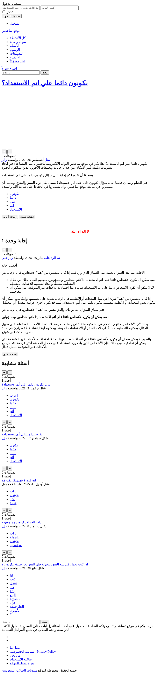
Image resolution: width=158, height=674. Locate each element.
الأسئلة (14, 45)
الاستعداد (16, 209)
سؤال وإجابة (18, 41)
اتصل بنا (15, 647)
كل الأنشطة (18, 38)
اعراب (14, 491)
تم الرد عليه (52, 258)
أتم (12, 411)
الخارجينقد (17, 606)
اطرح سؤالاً (17, 61)
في (12, 587)
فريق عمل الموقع (22, 663)
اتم (12, 205)
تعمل (13, 583)
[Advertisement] (79, 120)
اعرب (14, 395)
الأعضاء (15, 57)
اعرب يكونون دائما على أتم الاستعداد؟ (27, 384)
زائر (4, 388)
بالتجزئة (15, 599)
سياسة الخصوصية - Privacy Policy (33, 651)
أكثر (12, 499)
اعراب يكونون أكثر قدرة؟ (19, 480)
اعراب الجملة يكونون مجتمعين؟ (23, 522)
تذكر (10, 12)
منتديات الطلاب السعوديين (19, 670)
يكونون (14, 194)
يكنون (14, 445)
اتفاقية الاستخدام (21, 659)
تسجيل (14, 23)
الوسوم (15, 49)
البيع (13, 595)
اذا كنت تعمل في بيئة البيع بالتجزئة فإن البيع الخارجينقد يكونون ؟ (45, 564)
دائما (13, 197)
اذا (11, 575)
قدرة (13, 503)
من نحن (15, 655)
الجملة (14, 537)
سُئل (47, 159)
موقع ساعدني (11, 30)
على (13, 407)
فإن (12, 602)
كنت (13, 579)
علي (13, 201)
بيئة (12, 591)
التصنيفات (16, 53)
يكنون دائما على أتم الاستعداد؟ (22, 434)
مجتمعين (16, 545)
